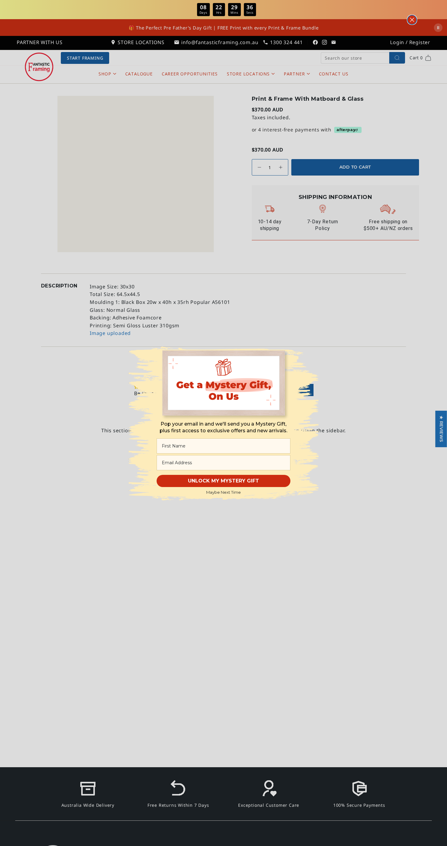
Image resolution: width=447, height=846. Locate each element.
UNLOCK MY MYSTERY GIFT (223, 481)
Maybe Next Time (223, 492)
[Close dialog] (412, 19)
